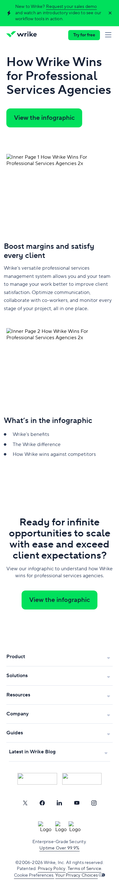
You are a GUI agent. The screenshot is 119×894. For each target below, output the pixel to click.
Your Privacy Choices (76, 875)
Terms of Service (84, 869)
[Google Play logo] (82, 779)
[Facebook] (42, 803)
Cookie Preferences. (34, 875)
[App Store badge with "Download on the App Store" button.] (37, 779)
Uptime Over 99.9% (59, 848)
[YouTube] (77, 803)
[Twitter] (25, 803)
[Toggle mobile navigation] (109, 35)
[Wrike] (23, 35)
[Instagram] (94, 803)
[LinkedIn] (59, 803)
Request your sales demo (71, 6)
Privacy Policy (52, 869)
